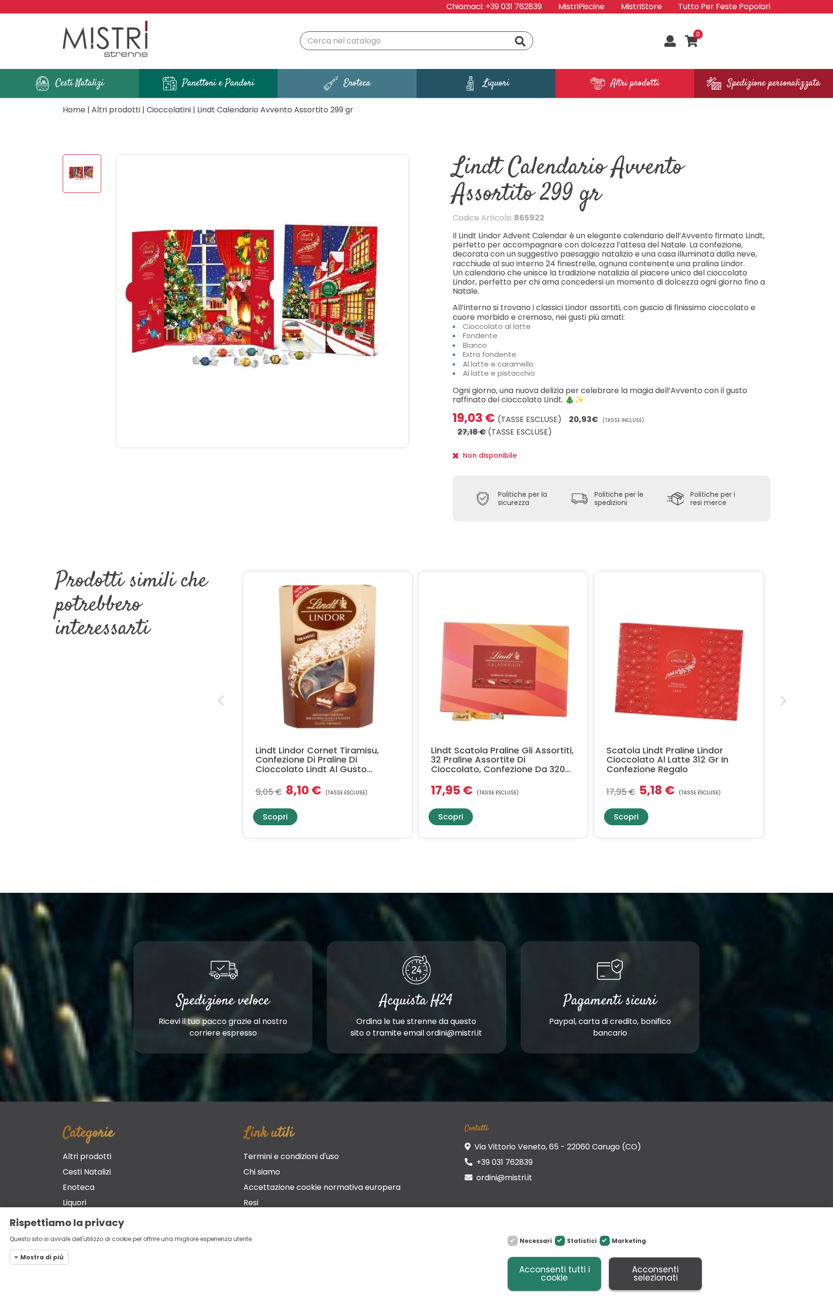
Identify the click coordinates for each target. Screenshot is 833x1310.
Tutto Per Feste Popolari (724, 6)
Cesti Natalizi (87, 1171)
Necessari (536, 1241)
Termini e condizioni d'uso (291, 1156)
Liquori (74, 1202)
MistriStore (641, 6)
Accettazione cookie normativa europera (322, 1187)
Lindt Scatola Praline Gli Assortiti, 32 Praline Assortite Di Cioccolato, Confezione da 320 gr (502, 760)
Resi (250, 1202)
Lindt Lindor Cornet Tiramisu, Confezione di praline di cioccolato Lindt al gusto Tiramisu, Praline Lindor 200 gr (320, 760)
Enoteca (78, 1187)
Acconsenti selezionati (655, 1273)
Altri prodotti (87, 1156)
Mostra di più (42, 1257)
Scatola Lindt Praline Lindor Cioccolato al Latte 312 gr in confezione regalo (667, 760)
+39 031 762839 (513, 6)
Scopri (275, 816)
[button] (220, 700)
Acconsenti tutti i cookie (554, 1273)
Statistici (582, 1241)
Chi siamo (261, 1171)
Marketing (629, 1241)
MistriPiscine (581, 6)
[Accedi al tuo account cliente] (670, 42)
